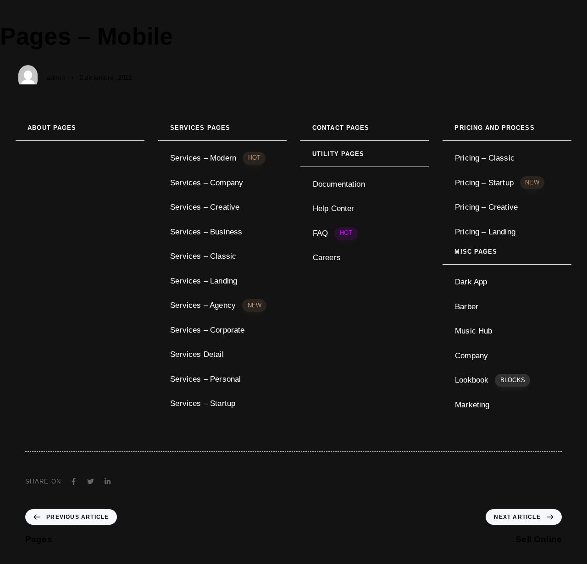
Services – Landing (203, 281)
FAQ (332, 233)
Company (471, 355)
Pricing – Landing (485, 232)
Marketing (472, 404)
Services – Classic (203, 256)
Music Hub (473, 331)
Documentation (339, 184)
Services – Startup (202, 403)
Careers (327, 257)
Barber (466, 306)
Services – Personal (205, 379)
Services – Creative (204, 207)
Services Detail (196, 354)
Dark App (471, 282)
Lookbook (490, 380)
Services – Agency (215, 305)
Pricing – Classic (485, 158)
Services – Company (206, 182)
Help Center (333, 208)
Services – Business (206, 232)
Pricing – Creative (486, 207)
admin (56, 77)
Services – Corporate (207, 330)
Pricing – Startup (497, 182)
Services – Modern (215, 158)
